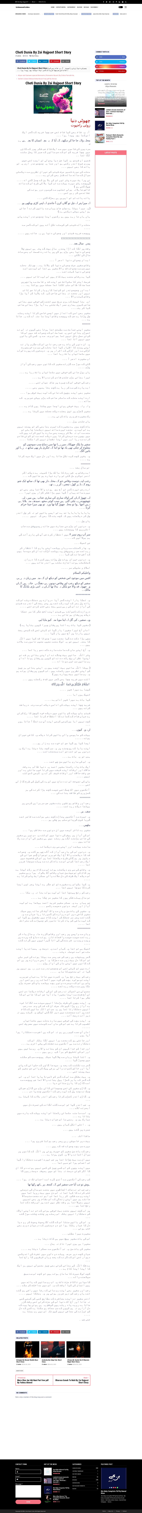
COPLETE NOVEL (61, 7)
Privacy (118, 1511)
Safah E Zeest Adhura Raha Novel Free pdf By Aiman (37, 79)
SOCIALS (86, 7)
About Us (110, 1511)
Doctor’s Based (76, 1474)
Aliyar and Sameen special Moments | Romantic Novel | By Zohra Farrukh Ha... (46, 75)
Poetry (74, 1488)
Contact (125, 1511)
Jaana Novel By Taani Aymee (67, 14)
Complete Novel (52, 14)
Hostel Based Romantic (78, 1485)
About (33, 2)
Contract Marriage (77, 1471)
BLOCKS (79, 7)
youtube (82, 14)
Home (104, 1511)
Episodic (74, 1479)
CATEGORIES (71, 7)
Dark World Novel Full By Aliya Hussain (33, 14)
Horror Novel (76, 1482)
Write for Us (42, 2)
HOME (52, 7)
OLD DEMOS (94, 7)
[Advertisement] (71, 31)
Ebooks (74, 1477)
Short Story (35, 56)
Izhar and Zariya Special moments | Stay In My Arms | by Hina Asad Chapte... (108, 14)
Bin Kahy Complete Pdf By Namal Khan (113, 1492)
